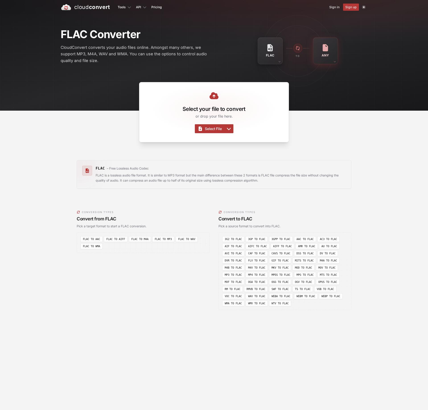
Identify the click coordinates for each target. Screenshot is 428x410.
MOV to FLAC (326, 267)
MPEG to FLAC (281, 274)
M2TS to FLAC (304, 260)
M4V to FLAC (256, 267)
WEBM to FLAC (305, 296)
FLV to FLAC (256, 260)
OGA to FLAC (256, 282)
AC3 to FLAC (328, 239)
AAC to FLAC (305, 239)
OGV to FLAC (303, 282)
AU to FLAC (329, 246)
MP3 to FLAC (233, 274)
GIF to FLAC (280, 260)
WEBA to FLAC (281, 296)
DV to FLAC (327, 253)
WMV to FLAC (256, 303)
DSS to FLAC (305, 253)
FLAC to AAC (91, 239)
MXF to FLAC (233, 282)
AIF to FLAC (233, 246)
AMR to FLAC (306, 246)
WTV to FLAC (280, 303)
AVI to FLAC (233, 253)
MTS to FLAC (328, 274)
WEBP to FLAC (330, 296)
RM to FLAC (232, 289)
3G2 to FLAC (233, 239)
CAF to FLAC (256, 253)
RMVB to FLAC (256, 289)
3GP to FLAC (256, 239)
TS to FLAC (303, 289)
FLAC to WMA (91, 246)
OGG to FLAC (280, 282)
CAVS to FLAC (281, 253)
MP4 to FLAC (256, 274)
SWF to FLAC (280, 289)
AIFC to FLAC (257, 246)
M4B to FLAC (233, 267)
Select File (213, 128)
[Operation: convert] (297, 48)
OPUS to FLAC (327, 282)
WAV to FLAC (256, 296)
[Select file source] (228, 128)
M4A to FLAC (328, 260)
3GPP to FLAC (281, 239)
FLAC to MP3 (163, 239)
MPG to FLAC (305, 274)
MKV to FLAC (280, 267)
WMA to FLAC (233, 303)
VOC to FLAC (233, 296)
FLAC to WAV (186, 239)
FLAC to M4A (139, 239)
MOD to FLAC (303, 267)
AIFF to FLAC (282, 246)
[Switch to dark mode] (363, 7)
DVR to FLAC (233, 260)
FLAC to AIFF (115, 239)
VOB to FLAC (325, 289)
